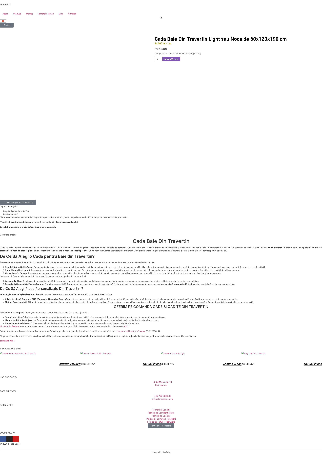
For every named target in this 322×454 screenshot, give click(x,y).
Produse (17, 13)
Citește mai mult (69, 364)
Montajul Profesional (9, 326)
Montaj (29, 13)
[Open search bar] (161, 18)
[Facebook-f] (3, 439)
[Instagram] (9, 439)
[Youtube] (16, 439)
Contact (72, 13)
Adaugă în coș (171, 59)
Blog (61, 13)
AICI (126, 326)
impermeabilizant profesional (131, 331)
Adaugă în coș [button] (152, 364)
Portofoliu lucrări (46, 13)
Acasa (5, 13)
